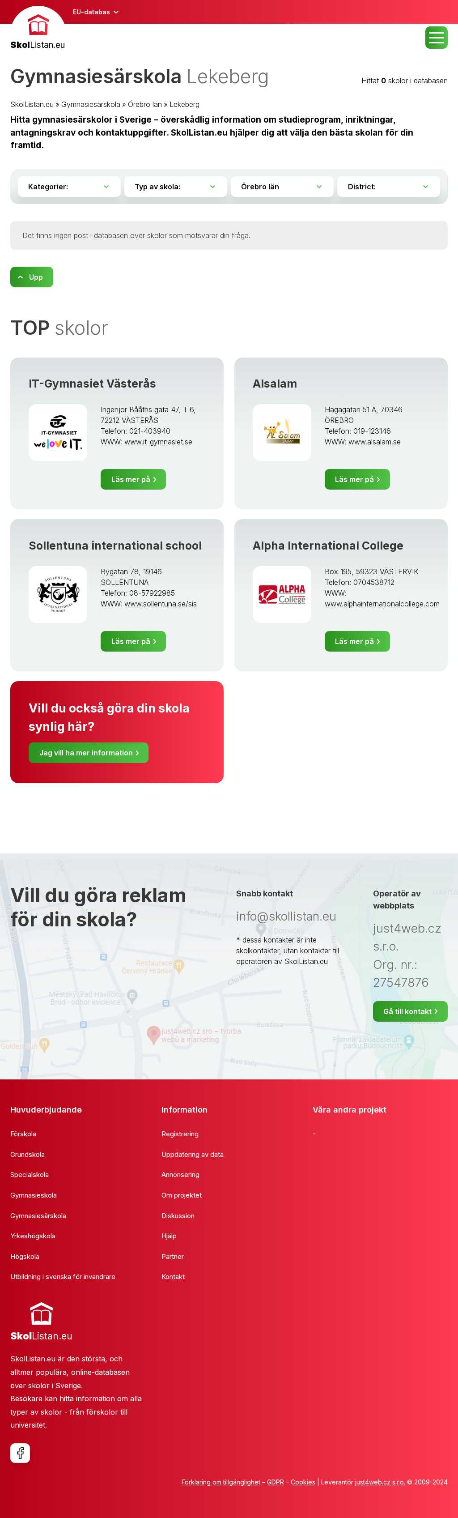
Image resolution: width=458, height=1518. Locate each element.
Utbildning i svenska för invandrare (62, 1276)
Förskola (23, 1134)
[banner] (38, 29)
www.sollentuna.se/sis (160, 603)
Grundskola (27, 1154)
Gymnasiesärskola (90, 104)
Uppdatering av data (192, 1154)
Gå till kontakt (407, 1011)
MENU (436, 37)
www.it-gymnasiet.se (158, 441)
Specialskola (29, 1174)
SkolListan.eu (32, 104)
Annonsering (180, 1174)
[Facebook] (20, 1453)
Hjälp (169, 1236)
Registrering (180, 1134)
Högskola (24, 1256)
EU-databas (91, 12)
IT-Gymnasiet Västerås (92, 383)
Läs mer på (130, 479)
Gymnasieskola (33, 1195)
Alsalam (275, 383)
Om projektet (181, 1195)
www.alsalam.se (374, 441)
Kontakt (173, 1276)
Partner (172, 1256)
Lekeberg (184, 104)
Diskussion (178, 1215)
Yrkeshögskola (32, 1236)
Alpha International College (328, 545)
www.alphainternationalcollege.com (382, 603)
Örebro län (145, 104)
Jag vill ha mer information (86, 752)
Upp (36, 277)
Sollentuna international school (115, 545)
